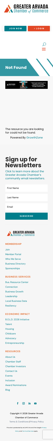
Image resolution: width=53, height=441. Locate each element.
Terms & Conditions (19, 421)
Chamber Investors (15, 366)
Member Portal (13, 254)
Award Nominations (15, 385)
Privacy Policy (37, 421)
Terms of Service (27, 431)
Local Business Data (16, 301)
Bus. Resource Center (16, 282)
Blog (7, 389)
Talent (8, 324)
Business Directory (15, 263)
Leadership (11, 296)
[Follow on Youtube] (35, 403)
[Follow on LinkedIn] (29, 403)
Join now (15, 28)
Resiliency (10, 305)
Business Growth (14, 291)
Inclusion (10, 380)
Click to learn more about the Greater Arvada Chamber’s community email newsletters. (25, 174)
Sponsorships (12, 268)
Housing (9, 328)
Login (40, 28)
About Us (10, 356)
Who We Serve (13, 259)
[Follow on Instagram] (23, 403)
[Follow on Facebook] (17, 403)
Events (9, 375)
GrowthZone (34, 137)
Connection (11, 286)
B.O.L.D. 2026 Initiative (17, 319)
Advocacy (10, 338)
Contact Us (11, 371)
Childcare (10, 333)
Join (7, 249)
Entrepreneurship (15, 343)
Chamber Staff (13, 361)
